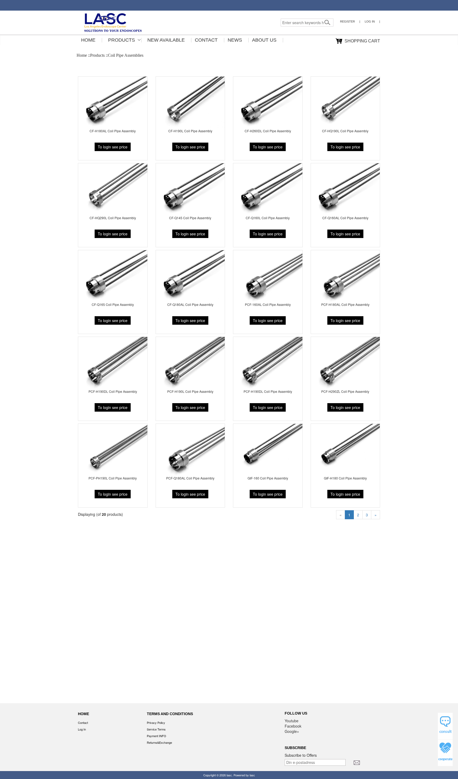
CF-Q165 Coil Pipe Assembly (113, 304)
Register (347, 21)
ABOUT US (264, 40)
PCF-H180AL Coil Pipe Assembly (345, 304)
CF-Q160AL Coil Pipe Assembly (345, 217)
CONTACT (206, 40)
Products (97, 55)
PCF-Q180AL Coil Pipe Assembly (190, 478)
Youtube (291, 720)
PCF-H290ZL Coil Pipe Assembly (345, 391)
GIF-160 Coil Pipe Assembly (268, 478)
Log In (370, 21)
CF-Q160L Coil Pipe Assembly (268, 217)
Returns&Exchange (159, 742)
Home (88, 40)
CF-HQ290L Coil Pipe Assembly (113, 217)
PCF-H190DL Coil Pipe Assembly (113, 391)
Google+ (292, 731)
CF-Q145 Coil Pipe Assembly (190, 217)
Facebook (293, 726)
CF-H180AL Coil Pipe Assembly (113, 131)
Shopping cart (359, 41)
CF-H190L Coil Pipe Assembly (190, 131)
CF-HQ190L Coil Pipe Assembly (345, 131)
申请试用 (445, 726)
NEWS (235, 40)
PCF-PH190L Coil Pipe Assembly (113, 478)
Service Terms (156, 729)
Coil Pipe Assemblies (125, 55)
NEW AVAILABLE (166, 40)
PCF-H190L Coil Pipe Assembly (190, 391)
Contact (83, 722)
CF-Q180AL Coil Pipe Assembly (190, 304)
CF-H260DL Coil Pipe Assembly (268, 131)
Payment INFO (156, 736)
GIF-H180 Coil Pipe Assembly (345, 478)
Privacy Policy (156, 722)
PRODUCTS (121, 40)
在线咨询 (445, 753)
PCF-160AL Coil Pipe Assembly (268, 304)
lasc (229, 775)
